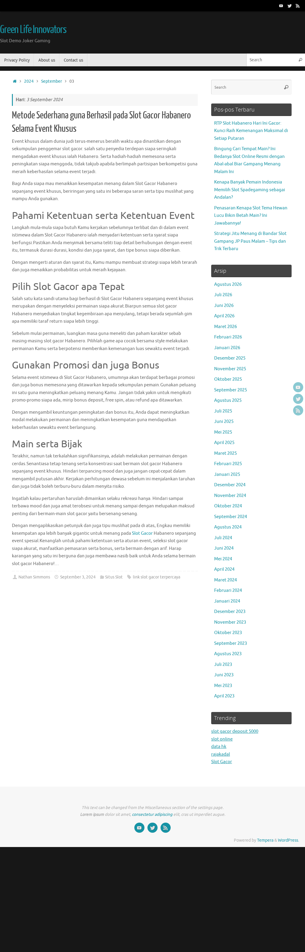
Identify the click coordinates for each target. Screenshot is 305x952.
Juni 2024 (224, 548)
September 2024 (230, 517)
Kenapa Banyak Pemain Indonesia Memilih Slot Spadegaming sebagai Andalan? (249, 189)
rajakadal (220, 754)
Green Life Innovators (33, 30)
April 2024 (224, 569)
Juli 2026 (223, 295)
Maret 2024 (225, 580)
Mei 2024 (223, 559)
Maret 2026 (225, 327)
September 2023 (230, 643)
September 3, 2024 (78, 577)
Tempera (265, 840)
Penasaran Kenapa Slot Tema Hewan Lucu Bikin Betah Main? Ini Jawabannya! (250, 215)
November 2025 (230, 369)
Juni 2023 (224, 675)
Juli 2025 (223, 411)
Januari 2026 (227, 348)
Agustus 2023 (228, 654)
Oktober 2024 (228, 506)
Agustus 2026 (228, 284)
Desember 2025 (229, 358)
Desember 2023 (229, 611)
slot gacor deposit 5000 (234, 731)
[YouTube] (281, 5)
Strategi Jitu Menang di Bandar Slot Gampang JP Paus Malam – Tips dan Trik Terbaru (250, 241)
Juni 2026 (224, 305)
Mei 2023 (223, 685)
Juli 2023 (223, 664)
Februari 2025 (228, 464)
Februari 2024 (228, 590)
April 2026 (224, 316)
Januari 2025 (227, 474)
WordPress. (288, 840)
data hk (218, 746)
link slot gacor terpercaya (156, 577)
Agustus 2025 (228, 400)
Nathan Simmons (34, 577)
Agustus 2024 (228, 527)
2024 (29, 81)
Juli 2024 (223, 538)
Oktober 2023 (228, 633)
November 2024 (230, 495)
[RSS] (298, 5)
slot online (222, 739)
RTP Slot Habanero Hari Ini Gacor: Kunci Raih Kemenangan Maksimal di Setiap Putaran (251, 130)
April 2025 (224, 443)
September (51, 81)
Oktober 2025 (228, 379)
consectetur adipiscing (152, 814)
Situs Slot (114, 577)
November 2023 (230, 622)
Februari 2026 (228, 337)
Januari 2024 (227, 601)
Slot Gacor (142, 533)
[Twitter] (289, 5)
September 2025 (230, 390)
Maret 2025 (225, 453)
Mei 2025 (223, 432)
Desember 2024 (229, 485)
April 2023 (224, 696)
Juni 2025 (224, 421)
